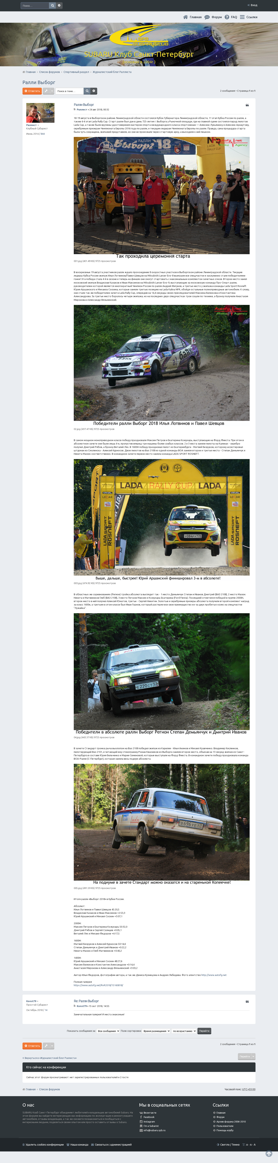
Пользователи (225, 1126)
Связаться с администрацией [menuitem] (113, 1144)
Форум (220, 1117)
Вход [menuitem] (254, 5)
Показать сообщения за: (81, 1030)
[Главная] (139, 43)
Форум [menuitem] (220, 17)
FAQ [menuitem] (237, 17)
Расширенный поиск (59, 5)
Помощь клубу (225, 1130)
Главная (199, 17)
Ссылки (251, 17)
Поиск (52, 5)
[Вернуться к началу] (269, 1153)
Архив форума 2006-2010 (231, 1121)
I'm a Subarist (151, 1126)
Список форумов (49, 1089)
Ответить (34, 91)
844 (43, 133)
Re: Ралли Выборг (86, 1001)
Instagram (149, 1121)
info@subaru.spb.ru (154, 1130)
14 (46, 1010)
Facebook (149, 1117)
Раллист (31, 125)
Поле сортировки (131, 1030)
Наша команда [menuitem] (79, 1144)
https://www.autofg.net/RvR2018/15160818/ (98, 985)
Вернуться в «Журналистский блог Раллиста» (51, 1058)
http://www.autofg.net (214, 975)
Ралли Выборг (39, 82)
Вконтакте (150, 1112)
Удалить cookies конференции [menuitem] (45, 1144)
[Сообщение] (75, 109)
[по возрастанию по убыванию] (184, 1030)
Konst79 (31, 1001)
